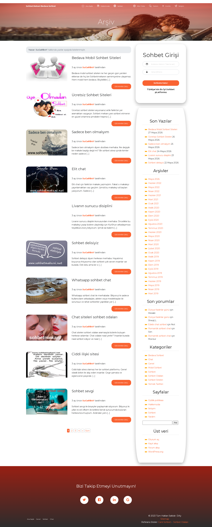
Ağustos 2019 (155, 273)
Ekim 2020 (153, 215)
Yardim (151, 416)
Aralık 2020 (153, 207)
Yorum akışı (154, 447)
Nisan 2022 (153, 191)
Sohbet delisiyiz (156, 162)
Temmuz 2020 (155, 228)
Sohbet (120, 6)
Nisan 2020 (154, 240)
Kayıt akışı (153, 443)
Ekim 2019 (153, 265)
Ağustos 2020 (155, 224)
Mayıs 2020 (154, 236)
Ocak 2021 (153, 203)
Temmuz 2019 (155, 277)
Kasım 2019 (154, 261)
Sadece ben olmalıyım (159, 144)
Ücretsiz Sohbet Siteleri (160, 136)
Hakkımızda (105, 6)
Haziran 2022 (154, 183)
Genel (151, 363)
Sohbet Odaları (155, 376)
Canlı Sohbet (164, 522)
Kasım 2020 (154, 211)
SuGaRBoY (88, 67)
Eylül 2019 (153, 269)
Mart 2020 (153, 244)
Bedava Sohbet (156, 355)
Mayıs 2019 (153, 285)
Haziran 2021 (154, 195)
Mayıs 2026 (154, 179)
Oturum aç (153, 439)
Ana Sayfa (89, 6)
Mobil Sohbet (155, 367)
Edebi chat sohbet (157, 324)
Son (87, 430)
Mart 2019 (153, 293)
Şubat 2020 (154, 248)
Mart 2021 (153, 199)
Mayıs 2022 (154, 187)
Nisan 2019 (153, 289)
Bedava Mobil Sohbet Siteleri (162, 129)
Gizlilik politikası (155, 400)
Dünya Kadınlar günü (158, 309)
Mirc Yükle (141, 6)
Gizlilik (167, 6)
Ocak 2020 (153, 252)
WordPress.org (155, 451)
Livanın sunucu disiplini (159, 155)
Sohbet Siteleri (155, 380)
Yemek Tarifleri (155, 384)
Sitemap (165, 519)
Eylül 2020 (153, 220)
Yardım (155, 6)
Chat (150, 359)
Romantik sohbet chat (159, 328)
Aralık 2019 (153, 256)
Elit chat (152, 151)
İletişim (181, 6)
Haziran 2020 (155, 232)
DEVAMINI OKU (121, 86)
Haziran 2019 (154, 281)
